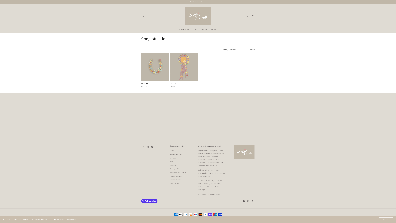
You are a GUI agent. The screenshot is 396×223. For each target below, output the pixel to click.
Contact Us (173, 165)
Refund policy (174, 183)
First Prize (173, 83)
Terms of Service (175, 180)
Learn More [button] (71, 219)
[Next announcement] (254, 2)
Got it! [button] (385, 219)
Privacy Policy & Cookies (178, 172)
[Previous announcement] (142, 2)
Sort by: (225, 50)
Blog (171, 162)
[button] (143, 16)
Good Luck (144, 83)
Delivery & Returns (176, 169)
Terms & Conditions (176, 176)
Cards (172, 151)
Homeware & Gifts (176, 154)
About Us (173, 158)
